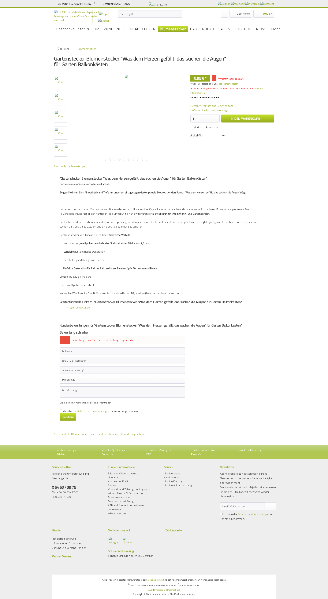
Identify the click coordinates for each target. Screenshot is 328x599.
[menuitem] (150, 16)
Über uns (113, 477)
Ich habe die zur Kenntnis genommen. (100, 411)
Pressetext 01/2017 (120, 497)
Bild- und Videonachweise (123, 473)
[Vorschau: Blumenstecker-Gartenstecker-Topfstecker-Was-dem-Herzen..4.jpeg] (60, 81)
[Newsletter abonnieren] (270, 506)
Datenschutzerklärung (120, 501)
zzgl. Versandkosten (228, 84)
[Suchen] (178, 14)
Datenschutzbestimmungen (93, 411)
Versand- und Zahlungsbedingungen (129, 489)
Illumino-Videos (173, 473)
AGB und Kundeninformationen (126, 505)
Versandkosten (155, 580)
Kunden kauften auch (84, 434)
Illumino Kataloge (173, 481)
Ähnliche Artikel (63, 434)
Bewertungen (78, 166)
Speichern (68, 417)
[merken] (224, 14)
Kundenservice (172, 477)
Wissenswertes (117, 513)
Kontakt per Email (118, 481)
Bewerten (212, 127)
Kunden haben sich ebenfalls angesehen (120, 434)
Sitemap (112, 485)
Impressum (114, 509)
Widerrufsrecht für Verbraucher (126, 493)
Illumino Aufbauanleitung (178, 485)
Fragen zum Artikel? (78, 307)
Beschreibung (62, 166)
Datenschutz (173, 590)
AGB (150, 590)
